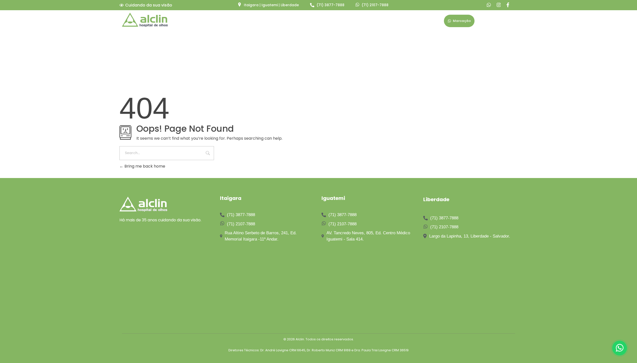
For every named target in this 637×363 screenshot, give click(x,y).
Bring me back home (144, 166)
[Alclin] (145, 20)
